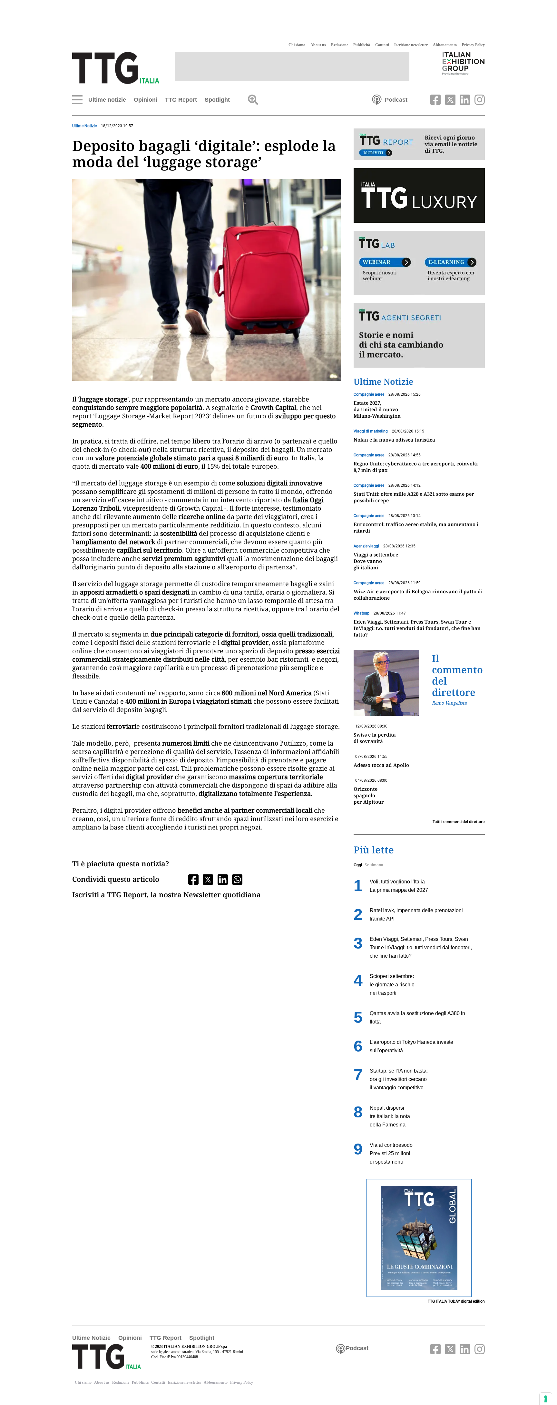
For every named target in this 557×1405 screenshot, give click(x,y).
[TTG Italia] (115, 67)
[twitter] (449, 99)
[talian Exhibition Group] (463, 63)
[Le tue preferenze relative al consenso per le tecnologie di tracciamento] (546, 1399)
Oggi (358, 865)
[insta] (478, 99)
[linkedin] (464, 99)
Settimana (374, 865)
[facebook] (434, 99)
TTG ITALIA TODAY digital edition (456, 1301)
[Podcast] (377, 99)
